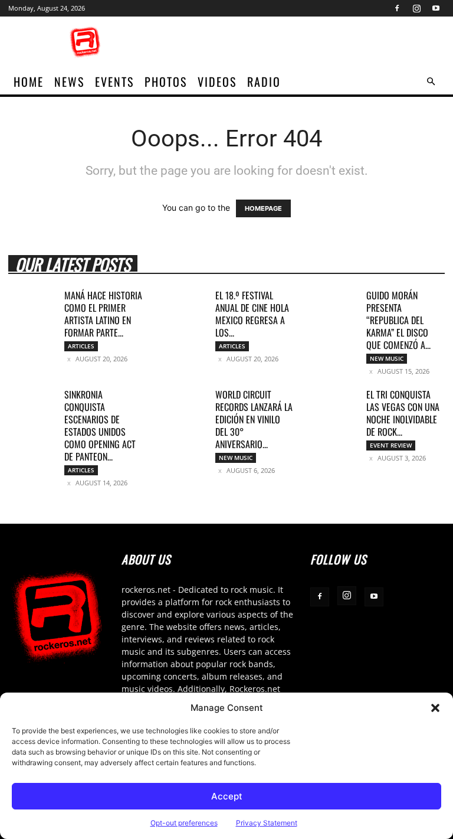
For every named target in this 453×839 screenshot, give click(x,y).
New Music (386, 358)
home (29, 81)
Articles (81, 346)
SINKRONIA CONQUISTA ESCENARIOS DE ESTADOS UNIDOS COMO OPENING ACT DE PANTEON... (100, 425)
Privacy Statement (266, 822)
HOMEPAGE (263, 208)
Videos (217, 81)
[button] (435, 708)
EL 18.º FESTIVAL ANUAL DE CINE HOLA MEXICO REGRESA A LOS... (252, 313)
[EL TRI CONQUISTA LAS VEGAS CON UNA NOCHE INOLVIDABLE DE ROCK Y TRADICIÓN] (333, 405)
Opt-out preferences (184, 822)
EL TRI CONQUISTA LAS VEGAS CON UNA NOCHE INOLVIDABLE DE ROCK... (402, 413)
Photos (166, 81)
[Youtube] (436, 8)
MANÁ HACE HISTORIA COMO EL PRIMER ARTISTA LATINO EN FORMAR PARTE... (103, 313)
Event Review (391, 445)
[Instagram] (416, 8)
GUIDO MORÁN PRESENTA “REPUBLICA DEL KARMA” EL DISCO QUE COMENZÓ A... (398, 320)
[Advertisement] (306, 42)
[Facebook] (397, 8)
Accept (226, 796)
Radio (264, 81)
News (69, 81)
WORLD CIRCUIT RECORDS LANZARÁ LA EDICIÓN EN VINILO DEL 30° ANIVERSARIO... (254, 419)
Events (114, 81)
